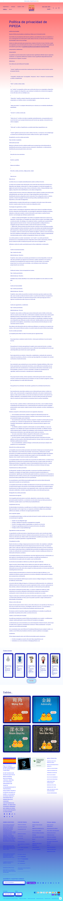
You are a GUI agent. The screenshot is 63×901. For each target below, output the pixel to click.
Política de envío (47, 898)
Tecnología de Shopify (14, 898)
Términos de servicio (51, 832)
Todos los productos (51, 847)
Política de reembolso (22, 898)
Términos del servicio (39, 898)
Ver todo (31, 680)
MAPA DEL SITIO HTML (51, 785)
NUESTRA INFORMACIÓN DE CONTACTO (52, 765)
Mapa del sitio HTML (51, 851)
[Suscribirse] (23, 882)
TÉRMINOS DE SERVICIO (52, 772)
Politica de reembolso (51, 837)
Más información (38, 765)
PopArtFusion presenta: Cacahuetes (43, 668)
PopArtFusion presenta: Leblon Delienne (31, 668)
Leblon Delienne (35, 847)
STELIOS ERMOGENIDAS (52, 793)
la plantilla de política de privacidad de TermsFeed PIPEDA (35, 46)
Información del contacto (52, 828)
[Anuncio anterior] (3, 1)
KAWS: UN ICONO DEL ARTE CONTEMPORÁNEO (52, 790)
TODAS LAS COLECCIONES (52, 768)
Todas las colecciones (51, 849)
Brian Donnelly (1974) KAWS (38, 837)
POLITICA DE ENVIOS (51, 774)
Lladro (33, 841)
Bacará (33, 839)
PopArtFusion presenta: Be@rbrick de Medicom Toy (55, 670)
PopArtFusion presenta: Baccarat (8, 668)
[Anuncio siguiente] (59, 1)
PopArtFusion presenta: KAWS (20, 668)
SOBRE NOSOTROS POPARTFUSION (51, 782)
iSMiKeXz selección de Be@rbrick (37, 844)
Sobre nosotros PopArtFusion (50, 825)
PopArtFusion (8, 898)
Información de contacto (56, 898)
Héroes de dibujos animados (38, 832)
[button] (6, 6)
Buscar (48, 845)
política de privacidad (51, 839)
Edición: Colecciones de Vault (37, 825)
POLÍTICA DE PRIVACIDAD (52, 779)
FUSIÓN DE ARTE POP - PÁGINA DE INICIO (51, 761)
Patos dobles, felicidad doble (53, 830)
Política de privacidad (31, 898)
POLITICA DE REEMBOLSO (52, 777)
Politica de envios (50, 835)
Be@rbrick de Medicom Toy (38, 828)
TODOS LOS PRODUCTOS (52, 770)
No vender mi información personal (52, 842)
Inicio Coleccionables (36, 830)
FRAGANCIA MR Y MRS (51, 787)
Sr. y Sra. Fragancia (36, 849)
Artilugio (34, 835)
